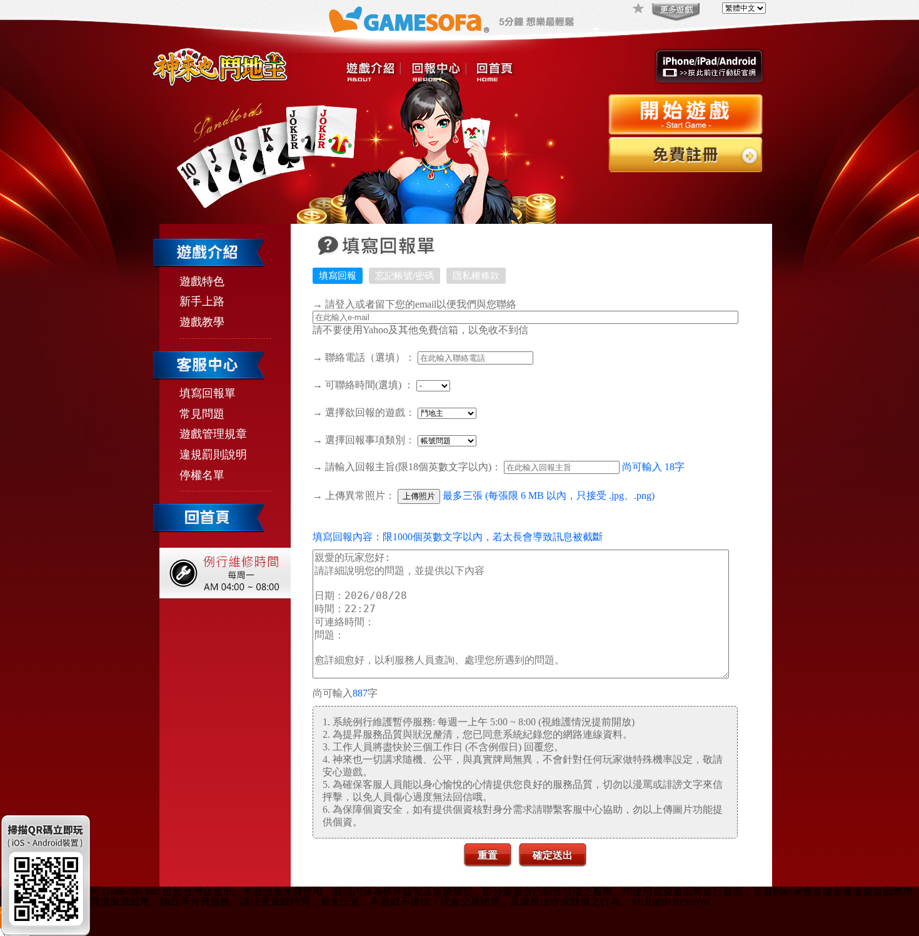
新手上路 (201, 301)
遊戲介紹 (373, 72)
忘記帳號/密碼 (404, 276)
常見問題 (201, 414)
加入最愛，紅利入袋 (639, 9)
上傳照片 (419, 496)
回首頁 (494, 72)
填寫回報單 (207, 393)
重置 (488, 854)
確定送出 (553, 854)
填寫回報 (337, 276)
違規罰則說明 (213, 454)
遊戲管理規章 (213, 434)
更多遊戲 (675, 12)
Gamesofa (409, 19)
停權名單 (201, 475)
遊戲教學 (201, 322)
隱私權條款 (476, 276)
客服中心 (438, 72)
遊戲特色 (201, 281)
